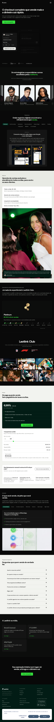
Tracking (49, 124)
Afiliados (26, 126)
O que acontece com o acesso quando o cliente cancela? (27, 594)
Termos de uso (23, 700)
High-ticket (47, 506)
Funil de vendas (13, 124)
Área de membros (28, 124)
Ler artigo (7, 635)
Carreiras (22, 704)
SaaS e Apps (40, 506)
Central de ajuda (5, 702)
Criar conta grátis (8, 22)
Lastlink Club (39, 694)
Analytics (43, 124)
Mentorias (28, 506)
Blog (3, 700)
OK (33, 716)
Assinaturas (20, 124)
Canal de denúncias (6, 706)
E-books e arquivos (20, 506)
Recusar (44, 716)
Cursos (12, 506)
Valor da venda (7, 436)
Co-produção (33, 126)
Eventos (33, 506)
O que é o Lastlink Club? (27, 603)
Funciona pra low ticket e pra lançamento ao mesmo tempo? (27, 578)
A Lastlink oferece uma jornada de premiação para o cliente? (27, 607)
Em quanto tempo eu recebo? (27, 574)
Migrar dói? (27, 590)
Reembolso (4, 704)
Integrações (20, 126)
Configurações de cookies (22, 716)
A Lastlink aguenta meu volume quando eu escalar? (27, 599)
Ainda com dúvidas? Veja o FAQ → (12, 205)
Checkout (5, 124)
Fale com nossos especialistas (42, 469)
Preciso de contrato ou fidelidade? (27, 586)
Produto (21, 690)
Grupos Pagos (37, 124)
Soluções (22, 692)
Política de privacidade (25, 702)
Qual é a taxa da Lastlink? (27, 569)
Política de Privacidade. (23, 711)
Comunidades (6, 506)
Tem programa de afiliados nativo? (27, 582)
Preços (21, 694)
